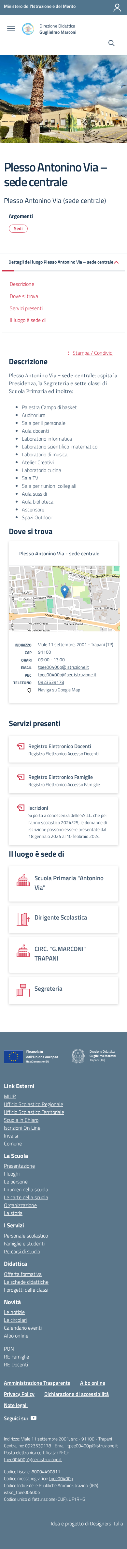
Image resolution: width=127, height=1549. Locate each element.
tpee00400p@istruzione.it (63, 667)
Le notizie (14, 1312)
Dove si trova (24, 296)
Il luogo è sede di (28, 320)
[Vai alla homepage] (28, 29)
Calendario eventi (23, 1328)
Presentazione (19, 1166)
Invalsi (11, 1136)
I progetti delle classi (26, 1290)
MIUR (10, 1096)
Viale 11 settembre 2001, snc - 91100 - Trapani (66, 1438)
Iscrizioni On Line (22, 1128)
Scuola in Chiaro (21, 1120)
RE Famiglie (16, 1356)
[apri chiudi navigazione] (11, 29)
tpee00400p (61, 1478)
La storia (13, 1213)
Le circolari (15, 1320)
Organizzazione (20, 1205)
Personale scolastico (26, 1236)
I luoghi (12, 1174)
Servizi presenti (26, 308)
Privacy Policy (19, 1394)
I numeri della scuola (26, 1189)
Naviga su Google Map (59, 689)
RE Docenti (16, 1364)
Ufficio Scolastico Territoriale (34, 1112)
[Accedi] (117, 7)
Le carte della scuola (26, 1197)
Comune (13, 1143)
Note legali (16, 1405)
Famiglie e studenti (24, 1243)
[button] (63, 262)
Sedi (18, 228)
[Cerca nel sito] (111, 44)
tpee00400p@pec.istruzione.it (67, 674)
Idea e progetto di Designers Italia (87, 1523)
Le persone (16, 1181)
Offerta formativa (23, 1274)
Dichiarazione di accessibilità (76, 1394)
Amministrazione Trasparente (37, 1383)
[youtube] (33, 1418)
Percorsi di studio (22, 1251)
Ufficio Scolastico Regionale (33, 1104)
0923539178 (51, 682)
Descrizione (22, 284)
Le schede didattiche (26, 1282)
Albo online (16, 1336)
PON (9, 1349)
